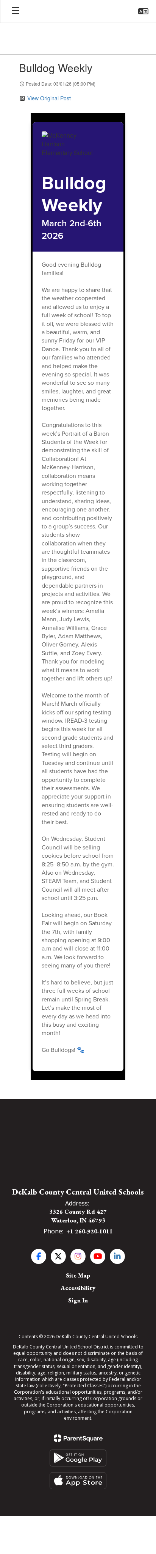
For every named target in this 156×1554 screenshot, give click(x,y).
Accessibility (78, 1288)
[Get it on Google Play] (78, 1458)
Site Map (78, 1275)
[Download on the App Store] (78, 1480)
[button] (143, 11)
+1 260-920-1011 (90, 1231)
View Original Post (49, 98)
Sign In (78, 1300)
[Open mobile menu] (15, 11)
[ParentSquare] (78, 1438)
